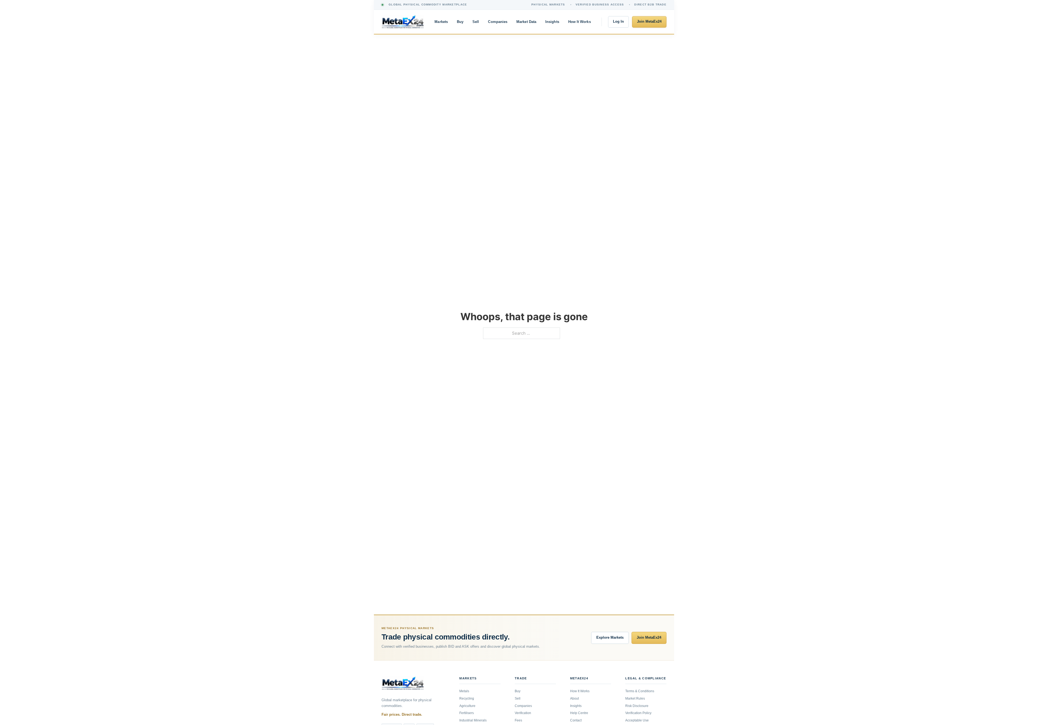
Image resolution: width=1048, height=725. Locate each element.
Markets (441, 22)
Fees (518, 720)
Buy (460, 22)
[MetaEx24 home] (403, 22)
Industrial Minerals (473, 720)
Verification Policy (638, 713)
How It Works (579, 22)
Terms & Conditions (639, 691)
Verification (523, 713)
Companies (497, 22)
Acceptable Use (637, 720)
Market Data (526, 22)
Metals (464, 691)
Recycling (466, 698)
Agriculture (467, 706)
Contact (576, 720)
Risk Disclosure (636, 706)
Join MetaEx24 (649, 21)
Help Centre (579, 713)
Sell (475, 22)
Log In (618, 21)
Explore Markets (610, 637)
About (574, 698)
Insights (552, 22)
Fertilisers (466, 713)
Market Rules (635, 698)
